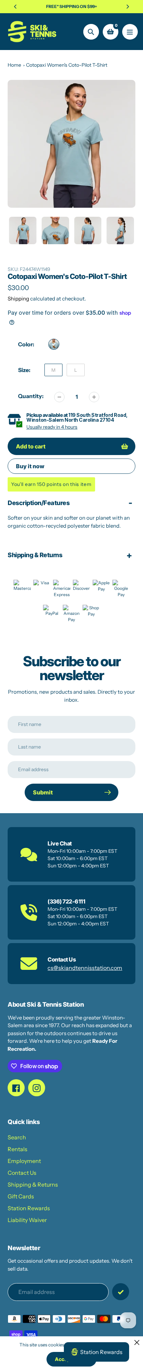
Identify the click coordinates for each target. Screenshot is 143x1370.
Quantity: (31, 396)
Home (14, 65)
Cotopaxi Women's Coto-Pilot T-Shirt (66, 65)
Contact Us (22, 1172)
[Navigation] (130, 32)
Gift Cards (21, 1196)
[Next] (127, 6)
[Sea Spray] (53, 344)
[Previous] (15, 6)
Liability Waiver (27, 1219)
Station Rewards (29, 1208)
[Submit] (120, 1291)
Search (17, 1137)
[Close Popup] (137, 1342)
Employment (24, 1160)
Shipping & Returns (33, 1184)
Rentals (17, 1149)
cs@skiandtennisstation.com (85, 967)
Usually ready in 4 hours (51, 427)
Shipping (18, 298)
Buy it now (30, 466)
